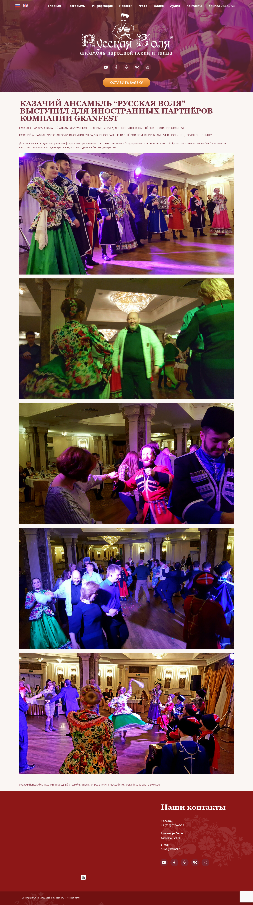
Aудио (175, 6)
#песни (85, 784)
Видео (159, 6)
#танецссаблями (114, 784)
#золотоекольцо (149, 784)
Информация (102, 6)
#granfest (132, 784)
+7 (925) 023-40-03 (222, 6)
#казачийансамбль (31, 784)
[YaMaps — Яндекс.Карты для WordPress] (83, 877)
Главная (54, 6)
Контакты (194, 6)
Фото (143, 6)
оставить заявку (126, 82)
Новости (125, 6)
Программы (76, 6)
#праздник (97, 784)
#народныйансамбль (67, 784)
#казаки (49, 784)
